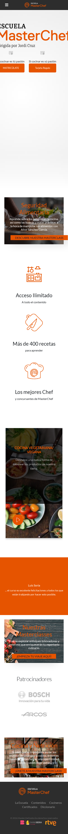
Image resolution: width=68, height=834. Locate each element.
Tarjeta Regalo (42, 67)
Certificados (29, 807)
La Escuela (21, 802)
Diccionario (48, 807)
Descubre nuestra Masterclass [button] (39, 237)
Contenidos (38, 802)
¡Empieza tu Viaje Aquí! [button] (34, 656)
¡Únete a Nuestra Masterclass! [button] (38, 770)
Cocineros (55, 802)
